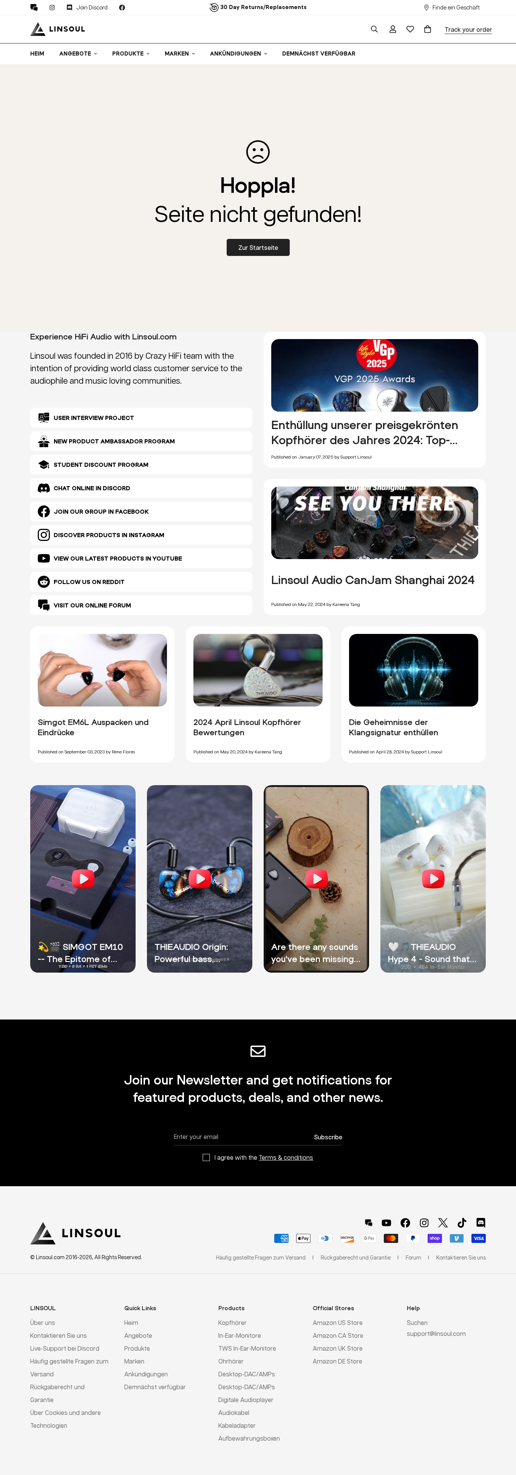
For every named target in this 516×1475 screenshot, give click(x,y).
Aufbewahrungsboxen (249, 1438)
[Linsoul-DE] (57, 29)
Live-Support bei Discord (64, 1348)
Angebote (75, 53)
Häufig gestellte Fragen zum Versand (261, 1257)
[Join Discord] (481, 1223)
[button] (427, 29)
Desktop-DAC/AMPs (246, 1374)
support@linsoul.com (436, 1333)
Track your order (468, 29)
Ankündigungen (235, 53)
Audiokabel (233, 1412)
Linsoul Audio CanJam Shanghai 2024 (373, 580)
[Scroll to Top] (501, 1433)
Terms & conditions (286, 1157)
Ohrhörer (231, 1361)
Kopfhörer (232, 1322)
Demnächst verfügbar (318, 53)
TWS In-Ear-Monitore (247, 1348)
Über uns (42, 1322)
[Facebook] (122, 8)
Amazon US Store (338, 1322)
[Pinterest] (34, 7)
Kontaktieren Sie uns (58, 1335)
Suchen (417, 1322)
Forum (413, 1257)
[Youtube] (386, 1223)
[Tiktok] (462, 1223)
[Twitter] (443, 1223)
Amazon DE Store (337, 1361)
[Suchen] (374, 29)
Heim (37, 53)
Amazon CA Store (338, 1335)
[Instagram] (52, 8)
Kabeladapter (237, 1425)
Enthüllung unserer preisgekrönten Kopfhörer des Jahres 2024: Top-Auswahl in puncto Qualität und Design (374, 440)
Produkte (128, 53)
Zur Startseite (258, 247)
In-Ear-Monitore (239, 1335)
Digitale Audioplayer (245, 1400)
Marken (177, 53)
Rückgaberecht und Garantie (356, 1257)
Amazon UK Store (338, 1348)
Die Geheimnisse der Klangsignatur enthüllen (393, 727)
